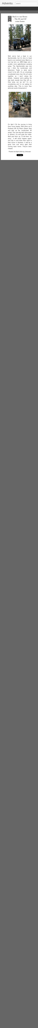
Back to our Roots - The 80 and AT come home (19, 18)
